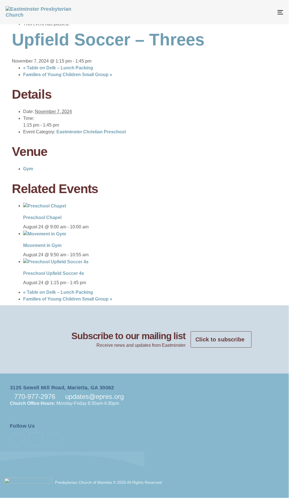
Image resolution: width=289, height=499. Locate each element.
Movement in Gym (42, 245)
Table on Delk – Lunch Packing (58, 67)
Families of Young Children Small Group (67, 74)
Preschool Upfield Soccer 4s (53, 273)
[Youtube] (35, 439)
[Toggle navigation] (237, 12)
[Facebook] (17, 439)
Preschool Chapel (42, 217)
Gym (28, 168)
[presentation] (44, 205)
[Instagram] (54, 439)
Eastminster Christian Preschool (91, 131)
